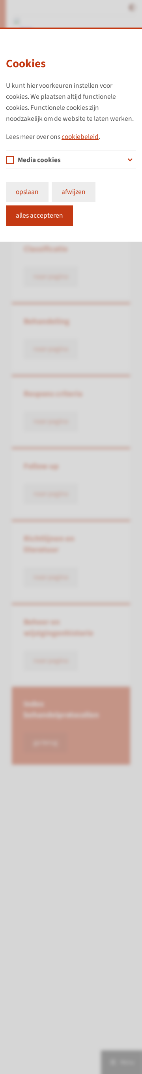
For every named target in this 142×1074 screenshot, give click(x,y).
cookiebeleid (80, 137)
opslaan (27, 192)
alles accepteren (39, 215)
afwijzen (74, 192)
